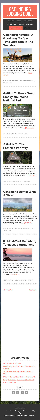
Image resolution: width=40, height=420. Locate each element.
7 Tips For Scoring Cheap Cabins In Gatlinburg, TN (19, 377)
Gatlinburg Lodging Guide (20, 11)
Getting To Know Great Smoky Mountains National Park (18, 96)
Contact (8, 411)
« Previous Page (8, 290)
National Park (23, 133)
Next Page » (33, 290)
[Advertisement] (20, 324)
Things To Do (7, 82)
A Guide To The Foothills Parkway (15, 146)
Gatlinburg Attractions (26, 81)
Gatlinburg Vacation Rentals (12, 363)
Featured (15, 81)
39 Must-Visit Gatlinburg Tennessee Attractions (19, 243)
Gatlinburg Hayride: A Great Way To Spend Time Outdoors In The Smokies (18, 39)
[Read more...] (29, 128)
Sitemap (17, 411)
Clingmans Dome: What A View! (19, 193)
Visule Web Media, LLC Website (25, 415)
